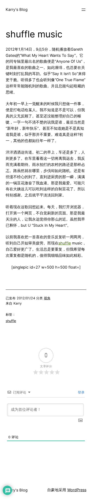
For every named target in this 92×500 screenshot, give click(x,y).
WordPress (76, 489)
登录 (80, 392)
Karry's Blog (17, 9)
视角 (47, 298)
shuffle (65, 243)
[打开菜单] (83, 10)
